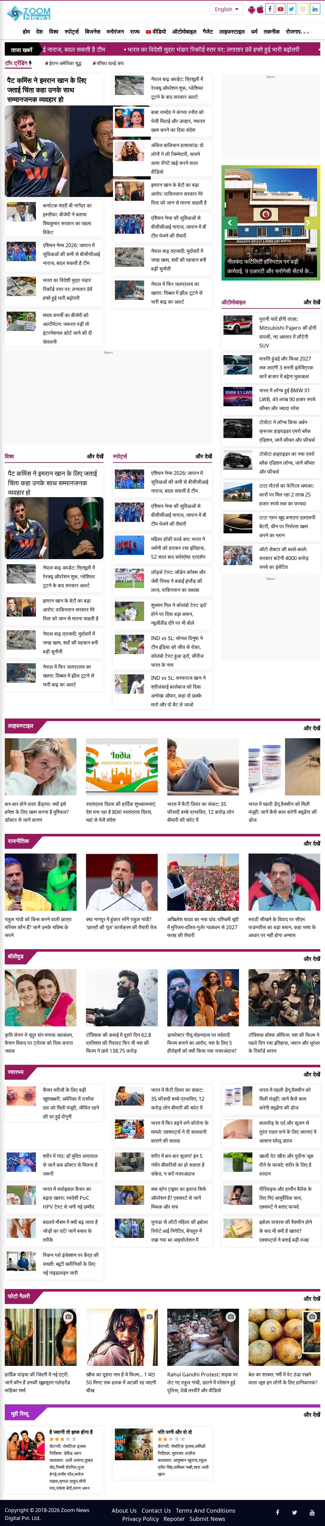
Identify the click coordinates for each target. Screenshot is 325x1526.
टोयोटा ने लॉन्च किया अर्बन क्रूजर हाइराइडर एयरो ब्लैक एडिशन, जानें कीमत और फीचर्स (287, 431)
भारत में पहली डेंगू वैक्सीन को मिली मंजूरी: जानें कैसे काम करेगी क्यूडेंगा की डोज (283, 811)
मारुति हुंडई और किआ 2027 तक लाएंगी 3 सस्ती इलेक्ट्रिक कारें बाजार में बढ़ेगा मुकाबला (286, 367)
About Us (124, 1510)
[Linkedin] (315, 9)
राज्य (135, 31)
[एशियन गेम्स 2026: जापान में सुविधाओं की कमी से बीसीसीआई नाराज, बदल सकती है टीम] (21, 251)
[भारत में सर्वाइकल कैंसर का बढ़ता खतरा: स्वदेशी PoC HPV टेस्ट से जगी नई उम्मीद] (21, 1195)
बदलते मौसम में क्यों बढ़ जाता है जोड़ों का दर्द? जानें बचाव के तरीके (70, 1231)
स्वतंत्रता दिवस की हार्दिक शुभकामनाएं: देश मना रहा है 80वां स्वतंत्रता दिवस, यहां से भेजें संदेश (121, 811)
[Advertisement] (108, 399)
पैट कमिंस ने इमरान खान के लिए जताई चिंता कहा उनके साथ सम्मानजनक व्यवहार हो (46, 89)
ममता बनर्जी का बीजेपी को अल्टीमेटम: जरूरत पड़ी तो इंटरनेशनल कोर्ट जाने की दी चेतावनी (67, 328)
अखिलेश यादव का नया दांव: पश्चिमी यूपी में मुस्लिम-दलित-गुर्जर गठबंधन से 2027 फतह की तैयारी (203, 927)
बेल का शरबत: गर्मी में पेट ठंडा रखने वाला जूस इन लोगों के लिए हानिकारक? (283, 1378)
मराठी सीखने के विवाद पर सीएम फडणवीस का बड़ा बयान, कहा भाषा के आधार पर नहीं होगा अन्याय (282, 927)
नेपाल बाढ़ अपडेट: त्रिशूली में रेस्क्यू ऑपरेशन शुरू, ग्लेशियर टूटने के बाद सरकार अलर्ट (177, 88)
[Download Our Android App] (251, 9)
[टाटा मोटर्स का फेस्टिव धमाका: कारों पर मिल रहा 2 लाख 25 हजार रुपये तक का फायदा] (238, 492)
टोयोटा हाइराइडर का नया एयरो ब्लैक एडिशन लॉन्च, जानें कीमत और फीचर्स (287, 462)
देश (39, 31)
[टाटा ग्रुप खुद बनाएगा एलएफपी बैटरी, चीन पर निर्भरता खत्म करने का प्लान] (238, 523)
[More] (304, 31)
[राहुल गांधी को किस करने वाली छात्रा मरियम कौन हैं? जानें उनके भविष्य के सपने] (40, 881)
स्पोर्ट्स (72, 31)
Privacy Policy (140, 1519)
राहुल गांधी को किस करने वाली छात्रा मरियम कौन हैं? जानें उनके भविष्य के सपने (38, 927)
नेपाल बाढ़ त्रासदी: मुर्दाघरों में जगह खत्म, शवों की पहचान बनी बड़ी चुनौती (178, 259)
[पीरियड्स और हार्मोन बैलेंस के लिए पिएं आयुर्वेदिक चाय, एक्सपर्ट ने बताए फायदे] (238, 1195)
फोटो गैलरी (19, 1296)
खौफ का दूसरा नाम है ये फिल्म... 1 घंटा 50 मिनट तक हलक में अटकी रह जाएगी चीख (121, 1382)
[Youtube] (280, 9)
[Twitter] (291, 9)
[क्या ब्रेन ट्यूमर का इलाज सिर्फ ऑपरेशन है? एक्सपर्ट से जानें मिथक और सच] (129, 1195)
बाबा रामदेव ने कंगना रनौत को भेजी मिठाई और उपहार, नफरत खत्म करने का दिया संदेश (178, 121)
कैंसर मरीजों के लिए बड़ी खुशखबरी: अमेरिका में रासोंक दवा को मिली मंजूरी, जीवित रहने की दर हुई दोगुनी (71, 1103)
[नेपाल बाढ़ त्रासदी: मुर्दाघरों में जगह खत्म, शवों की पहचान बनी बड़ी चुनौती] (129, 257)
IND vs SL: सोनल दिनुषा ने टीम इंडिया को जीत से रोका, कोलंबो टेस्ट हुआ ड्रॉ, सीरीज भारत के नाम (177, 651)
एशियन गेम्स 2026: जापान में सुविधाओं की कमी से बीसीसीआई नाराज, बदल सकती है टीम (71, 254)
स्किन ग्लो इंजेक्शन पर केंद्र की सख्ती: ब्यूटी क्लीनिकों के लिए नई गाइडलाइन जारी (71, 1264)
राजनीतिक (18, 841)
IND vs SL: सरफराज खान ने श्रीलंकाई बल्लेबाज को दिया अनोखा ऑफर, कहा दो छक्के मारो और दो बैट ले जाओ (178, 691)
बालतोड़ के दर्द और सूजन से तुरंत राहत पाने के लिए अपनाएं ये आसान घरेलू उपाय (287, 1131)
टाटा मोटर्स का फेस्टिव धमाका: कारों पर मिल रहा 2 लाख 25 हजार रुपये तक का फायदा (286, 494)
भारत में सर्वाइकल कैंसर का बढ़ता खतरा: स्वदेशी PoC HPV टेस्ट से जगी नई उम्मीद (68, 1197)
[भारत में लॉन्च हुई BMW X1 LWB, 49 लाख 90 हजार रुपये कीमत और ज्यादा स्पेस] (238, 396)
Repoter (174, 1519)
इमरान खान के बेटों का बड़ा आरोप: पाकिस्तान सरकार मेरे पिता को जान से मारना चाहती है (179, 193)
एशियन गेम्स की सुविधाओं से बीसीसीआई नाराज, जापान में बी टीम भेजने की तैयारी (178, 226)
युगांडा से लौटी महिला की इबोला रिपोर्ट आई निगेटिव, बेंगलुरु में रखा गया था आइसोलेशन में (179, 1231)
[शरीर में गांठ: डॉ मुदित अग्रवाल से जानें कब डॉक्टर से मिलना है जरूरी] (21, 1162)
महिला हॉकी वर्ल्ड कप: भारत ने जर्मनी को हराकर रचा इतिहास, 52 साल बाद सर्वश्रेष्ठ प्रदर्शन (178, 548)
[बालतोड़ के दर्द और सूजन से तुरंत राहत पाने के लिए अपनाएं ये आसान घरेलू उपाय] (238, 1129)
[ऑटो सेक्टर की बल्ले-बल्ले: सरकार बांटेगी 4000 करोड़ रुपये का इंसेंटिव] (238, 555)
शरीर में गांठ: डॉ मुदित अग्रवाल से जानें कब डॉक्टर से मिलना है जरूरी (70, 1164)
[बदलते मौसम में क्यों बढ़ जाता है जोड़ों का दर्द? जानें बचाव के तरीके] (21, 1228)
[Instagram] (303, 9)
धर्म (254, 31)
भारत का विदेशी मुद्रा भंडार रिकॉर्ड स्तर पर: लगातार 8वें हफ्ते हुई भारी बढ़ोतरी (156, 49)
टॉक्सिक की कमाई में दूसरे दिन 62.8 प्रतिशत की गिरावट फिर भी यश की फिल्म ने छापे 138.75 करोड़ (118, 1042)
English (224, 9)
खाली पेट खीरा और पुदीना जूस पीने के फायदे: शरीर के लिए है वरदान (286, 1164)
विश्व (53, 31)
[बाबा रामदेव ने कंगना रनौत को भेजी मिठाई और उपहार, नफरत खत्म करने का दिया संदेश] (129, 118)
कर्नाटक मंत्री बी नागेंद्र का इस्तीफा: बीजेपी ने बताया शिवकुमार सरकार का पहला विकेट (67, 219)
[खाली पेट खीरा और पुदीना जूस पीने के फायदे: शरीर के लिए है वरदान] (238, 1162)
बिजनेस (92, 31)
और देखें (95, 456)
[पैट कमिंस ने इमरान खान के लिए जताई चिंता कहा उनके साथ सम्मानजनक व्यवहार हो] (78, 151)
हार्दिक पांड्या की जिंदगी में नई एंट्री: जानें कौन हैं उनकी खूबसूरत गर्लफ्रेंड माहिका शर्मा (37, 1382)
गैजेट (208, 31)
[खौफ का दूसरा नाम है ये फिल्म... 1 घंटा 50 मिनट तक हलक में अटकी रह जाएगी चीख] (122, 1336)
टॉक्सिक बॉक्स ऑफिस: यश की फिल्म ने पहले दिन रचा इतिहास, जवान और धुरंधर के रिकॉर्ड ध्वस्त (284, 1042)
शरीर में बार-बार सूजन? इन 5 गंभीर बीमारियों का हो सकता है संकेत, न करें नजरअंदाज (177, 1164)
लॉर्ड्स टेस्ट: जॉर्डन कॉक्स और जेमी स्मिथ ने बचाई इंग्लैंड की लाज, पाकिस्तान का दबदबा (178, 581)
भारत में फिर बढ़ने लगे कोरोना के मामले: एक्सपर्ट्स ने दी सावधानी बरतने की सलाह (180, 1131)
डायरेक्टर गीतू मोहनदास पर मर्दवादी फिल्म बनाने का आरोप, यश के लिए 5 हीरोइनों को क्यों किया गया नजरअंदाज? (201, 1042)
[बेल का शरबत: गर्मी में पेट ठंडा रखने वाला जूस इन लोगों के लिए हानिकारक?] (284, 1336)
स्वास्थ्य (15, 1072)
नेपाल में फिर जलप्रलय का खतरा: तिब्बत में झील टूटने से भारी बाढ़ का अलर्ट (176, 292)
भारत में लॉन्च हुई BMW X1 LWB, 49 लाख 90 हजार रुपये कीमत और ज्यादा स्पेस (287, 399)
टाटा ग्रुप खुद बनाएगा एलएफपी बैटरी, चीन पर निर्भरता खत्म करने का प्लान (287, 526)
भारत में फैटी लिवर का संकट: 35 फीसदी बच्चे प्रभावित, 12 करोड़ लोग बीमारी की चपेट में (200, 811)
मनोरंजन (115, 31)
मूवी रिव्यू (19, 1413)
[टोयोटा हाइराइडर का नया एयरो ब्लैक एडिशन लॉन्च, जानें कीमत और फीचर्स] (238, 460)
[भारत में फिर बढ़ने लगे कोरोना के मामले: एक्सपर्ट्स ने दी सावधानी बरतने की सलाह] (129, 1129)
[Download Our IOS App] (260, 9)
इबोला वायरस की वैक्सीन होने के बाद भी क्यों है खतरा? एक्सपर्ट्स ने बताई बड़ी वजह (285, 1231)
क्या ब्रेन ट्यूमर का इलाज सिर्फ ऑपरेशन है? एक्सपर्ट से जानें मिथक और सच (178, 1197)
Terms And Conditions (205, 1510)
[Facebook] (269, 9)
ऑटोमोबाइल (184, 31)
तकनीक (272, 31)
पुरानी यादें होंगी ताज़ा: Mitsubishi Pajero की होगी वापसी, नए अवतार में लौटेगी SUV (287, 332)
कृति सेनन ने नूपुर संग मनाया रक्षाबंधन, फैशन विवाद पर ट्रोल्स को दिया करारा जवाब (39, 1042)
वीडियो (158, 31)
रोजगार (293, 31)
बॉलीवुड (15, 956)
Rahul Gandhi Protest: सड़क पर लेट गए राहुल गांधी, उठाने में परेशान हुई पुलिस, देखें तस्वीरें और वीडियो (202, 1382)
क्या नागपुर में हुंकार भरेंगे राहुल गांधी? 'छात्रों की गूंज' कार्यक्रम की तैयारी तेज (121, 923)
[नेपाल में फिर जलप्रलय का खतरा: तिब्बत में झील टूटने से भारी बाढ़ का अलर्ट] (129, 290)
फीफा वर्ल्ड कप (108, 63)
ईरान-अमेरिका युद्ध (63, 63)
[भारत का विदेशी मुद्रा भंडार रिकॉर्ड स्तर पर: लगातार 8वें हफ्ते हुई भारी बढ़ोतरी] (21, 286)
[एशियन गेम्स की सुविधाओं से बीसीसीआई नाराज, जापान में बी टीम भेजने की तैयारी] (129, 224)
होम (26, 31)
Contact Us (156, 1510)
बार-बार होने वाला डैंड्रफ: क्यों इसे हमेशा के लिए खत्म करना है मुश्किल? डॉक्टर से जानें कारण (37, 811)
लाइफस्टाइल (232, 31)
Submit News (207, 1519)
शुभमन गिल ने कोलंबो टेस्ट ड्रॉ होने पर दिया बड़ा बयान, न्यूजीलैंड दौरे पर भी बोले (178, 614)
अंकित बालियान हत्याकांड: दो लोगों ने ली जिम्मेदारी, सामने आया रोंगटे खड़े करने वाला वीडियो (177, 158)
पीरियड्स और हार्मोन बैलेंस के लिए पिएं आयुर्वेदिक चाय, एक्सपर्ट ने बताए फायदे (285, 1197)
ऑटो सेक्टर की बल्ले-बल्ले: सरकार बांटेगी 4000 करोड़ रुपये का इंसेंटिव (283, 558)
